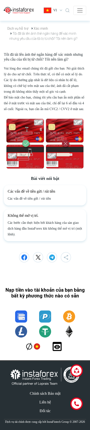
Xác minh (41, 28)
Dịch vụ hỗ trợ (18, 28)
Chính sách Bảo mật (45, 393)
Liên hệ (45, 402)
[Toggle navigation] (79, 10)
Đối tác (45, 411)
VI (55, 10)
